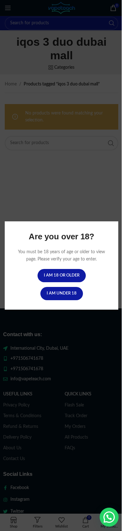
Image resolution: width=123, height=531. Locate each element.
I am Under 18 (62, 293)
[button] (109, 517)
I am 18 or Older (61, 275)
